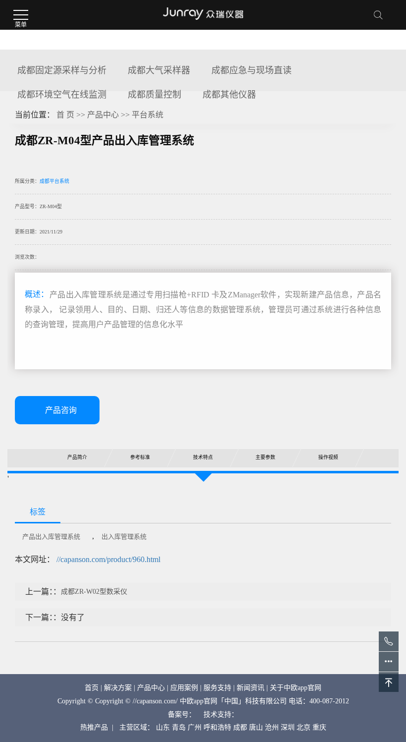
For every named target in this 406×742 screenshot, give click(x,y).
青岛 (179, 727)
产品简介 (77, 457)
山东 (163, 727)
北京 (303, 727)
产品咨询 (61, 410)
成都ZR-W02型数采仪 (94, 591)
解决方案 (118, 687)
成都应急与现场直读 (251, 70)
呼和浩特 (217, 727)
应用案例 (184, 687)
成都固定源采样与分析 (61, 70)
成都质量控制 (154, 95)
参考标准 (140, 457)
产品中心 (103, 115)
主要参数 (265, 457)
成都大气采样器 (159, 70)
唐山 (256, 727)
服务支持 (217, 687)
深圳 (288, 727)
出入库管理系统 (124, 536)
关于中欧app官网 (295, 687)
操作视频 (328, 457)
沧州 (272, 727)
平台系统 (147, 115)
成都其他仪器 (229, 95)
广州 (195, 727)
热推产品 (94, 727)
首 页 (65, 115)
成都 (240, 727)
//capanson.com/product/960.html (108, 559)
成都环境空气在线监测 (61, 95)
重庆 (319, 727)
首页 (92, 687)
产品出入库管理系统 (51, 536)
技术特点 (202, 457)
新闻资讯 (250, 687)
